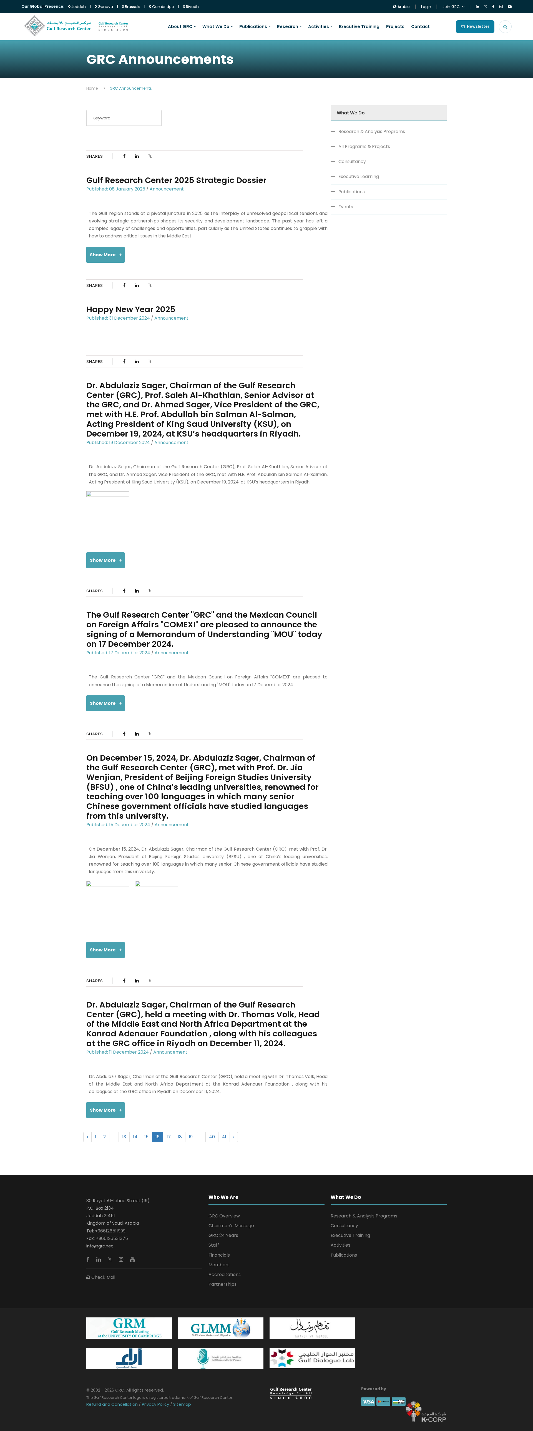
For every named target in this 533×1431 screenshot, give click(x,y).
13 (124, 1137)
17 (169, 1137)
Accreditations (224, 1274)
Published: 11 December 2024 (117, 1052)
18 (180, 1137)
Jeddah (78, 7)
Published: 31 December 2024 (118, 318)
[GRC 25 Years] (291, 1393)
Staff (213, 1245)
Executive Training (359, 26)
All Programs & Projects (364, 146)
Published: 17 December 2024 (118, 653)
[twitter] (110, 1259)
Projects (395, 26)
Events (345, 207)
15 (146, 1137)
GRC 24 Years (223, 1235)
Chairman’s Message (231, 1225)
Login (426, 7)
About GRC (180, 26)
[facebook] (88, 1259)
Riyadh (192, 7)
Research (287, 26)
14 (135, 1137)
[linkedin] (99, 1259)
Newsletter (478, 26)
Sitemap (181, 1404)
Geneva (105, 7)
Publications (253, 26)
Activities (318, 26)
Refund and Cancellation (112, 1404)
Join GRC (451, 7)
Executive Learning (358, 176)
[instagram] (122, 1259)
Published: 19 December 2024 (118, 442)
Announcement (167, 189)
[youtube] (132, 1259)
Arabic (403, 7)
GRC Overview (224, 1216)
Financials (219, 1255)
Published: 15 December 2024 (118, 824)
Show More (102, 255)
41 (224, 1137)
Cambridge (162, 7)
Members (219, 1265)
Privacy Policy (155, 1404)
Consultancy (352, 161)
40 (212, 1137)
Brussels (132, 7)
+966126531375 (112, 1238)
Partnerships (222, 1284)
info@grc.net (99, 1246)
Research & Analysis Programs (371, 131)
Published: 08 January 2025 (115, 189)
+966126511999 (110, 1231)
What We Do (215, 26)
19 (191, 1137)
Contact (420, 26)
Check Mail (102, 1277)
